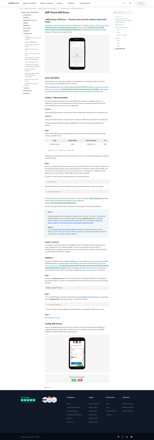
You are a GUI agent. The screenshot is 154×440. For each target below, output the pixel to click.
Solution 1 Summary (122, 35)
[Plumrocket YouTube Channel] (131, 436)
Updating (25, 23)
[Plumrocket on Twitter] (122, 436)
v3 (58, 8)
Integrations (26, 30)
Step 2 (118, 32)
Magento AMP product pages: (99, 25)
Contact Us (70, 422)
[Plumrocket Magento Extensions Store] (13, 3)
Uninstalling (26, 93)
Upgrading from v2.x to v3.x (30, 20)
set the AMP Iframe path (85, 297)
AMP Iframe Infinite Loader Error (31, 49)
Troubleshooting (65, 8)
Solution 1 (74, 261)
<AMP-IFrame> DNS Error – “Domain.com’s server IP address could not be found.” (123, 20)
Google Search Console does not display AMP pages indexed (32, 65)
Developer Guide (27, 90)
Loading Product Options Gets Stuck (32, 54)
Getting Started (27, 15)
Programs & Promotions (74, 414)
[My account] (124, 3)
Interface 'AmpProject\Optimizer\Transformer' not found (34, 37)
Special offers (85, 3)
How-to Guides (27, 28)
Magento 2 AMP (42, 8)
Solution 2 (117, 38)
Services (59, 3)
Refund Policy (93, 411)
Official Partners (128, 411)
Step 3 (118, 45)
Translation (26, 88)
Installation (26, 17)
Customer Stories (72, 411)
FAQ (107, 407)
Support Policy (93, 418)
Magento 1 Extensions (46, 3)
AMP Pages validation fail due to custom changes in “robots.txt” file (32, 75)
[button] (73, 380)
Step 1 (118, 29)
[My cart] (130, 3)
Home (21, 8)
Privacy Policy (93, 407)
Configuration (26, 25)
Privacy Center (93, 422)
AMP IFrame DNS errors (31, 42)
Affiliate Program (128, 407)
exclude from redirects (65, 229)
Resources (71, 3)
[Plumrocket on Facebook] (118, 436)
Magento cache (55, 317)
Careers (69, 418)
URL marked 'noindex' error (31, 62)
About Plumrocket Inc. (74, 407)
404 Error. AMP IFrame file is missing (32, 45)
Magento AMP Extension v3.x (90, 270)
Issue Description (119, 25)
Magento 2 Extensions (29, 3)
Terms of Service (94, 404)
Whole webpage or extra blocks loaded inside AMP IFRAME (32, 58)
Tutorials (108, 414)
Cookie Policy (93, 414)
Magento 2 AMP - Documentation (30, 12)
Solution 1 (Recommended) (122, 27)
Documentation (52, 8)
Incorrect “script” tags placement (30, 69)
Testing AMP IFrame (120, 48)
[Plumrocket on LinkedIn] (127, 436)
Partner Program (128, 404)
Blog (107, 404)
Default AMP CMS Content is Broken (32, 80)
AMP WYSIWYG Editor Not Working (31, 84)
